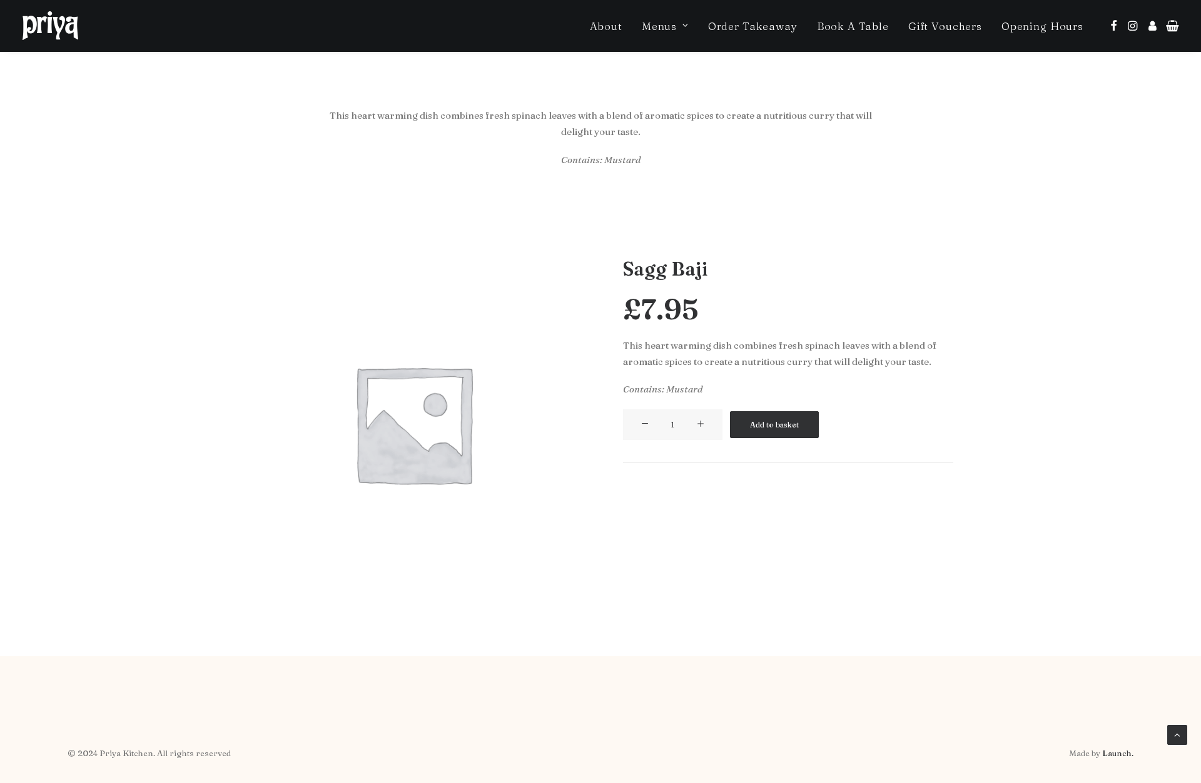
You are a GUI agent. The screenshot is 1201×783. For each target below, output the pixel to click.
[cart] (1170, 25)
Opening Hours (1042, 25)
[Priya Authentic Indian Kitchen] (50, 25)
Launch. (1117, 753)
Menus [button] (659, 25)
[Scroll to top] (1177, 734)
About (606, 25)
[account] (1152, 25)
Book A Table (853, 25)
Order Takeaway (753, 25)
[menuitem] (606, 25)
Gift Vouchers (945, 25)
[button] (1114, 25)
